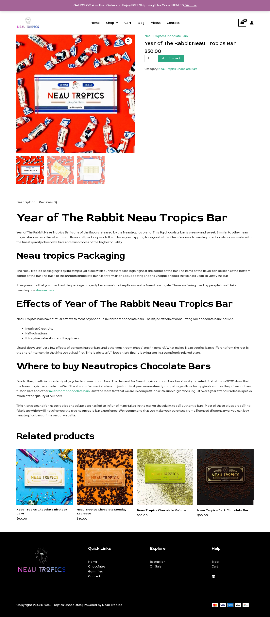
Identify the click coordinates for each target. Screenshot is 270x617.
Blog (141, 23)
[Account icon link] (252, 23)
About (155, 23)
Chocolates (96, 566)
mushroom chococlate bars (69, 391)
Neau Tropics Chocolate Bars (166, 36)
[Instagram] (213, 577)
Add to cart (171, 58)
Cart (127, 23)
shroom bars (44, 290)
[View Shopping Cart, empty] (242, 23)
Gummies (95, 571)
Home (95, 23)
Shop (110, 23)
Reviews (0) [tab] (48, 202)
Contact (173, 23)
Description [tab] (25, 202)
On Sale (155, 566)
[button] (116, 23)
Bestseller (157, 562)
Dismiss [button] (190, 5)
